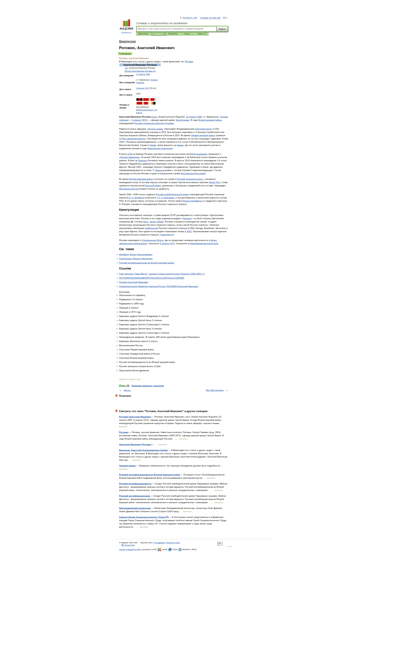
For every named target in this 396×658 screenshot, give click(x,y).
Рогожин (123, 432)
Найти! (222, 29)
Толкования (158, 34)
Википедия (143, 34)
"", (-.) (162, 274)
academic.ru (126, 33)
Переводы (172, 34)
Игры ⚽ (201, 34)
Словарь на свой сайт (210, 18)
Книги (187, 34)
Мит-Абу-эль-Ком (215, 390)
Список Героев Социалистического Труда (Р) (144, 517)
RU (224, 18)
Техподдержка (159, 543)
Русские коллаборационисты (135, 483)
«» (129, 157)
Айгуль (127, 390)
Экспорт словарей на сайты (130, 549)
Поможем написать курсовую (148, 386)
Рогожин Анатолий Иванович (135, 416)
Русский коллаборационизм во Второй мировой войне (149, 474)
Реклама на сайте (173, 543)
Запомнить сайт (190, 18)
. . (136, 197)
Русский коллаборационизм (134, 496)
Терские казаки (127, 465)
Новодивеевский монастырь (135, 508)
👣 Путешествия (128, 545)
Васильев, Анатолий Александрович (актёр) (143, 450)
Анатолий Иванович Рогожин (135, 444)
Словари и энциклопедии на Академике (161, 23)
